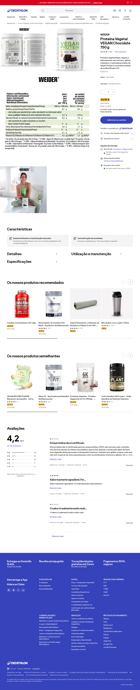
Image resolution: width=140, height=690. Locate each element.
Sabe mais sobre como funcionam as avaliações (20, 475)
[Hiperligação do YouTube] (13, 590)
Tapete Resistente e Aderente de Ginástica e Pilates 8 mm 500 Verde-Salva (85, 324)
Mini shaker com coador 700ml (115, 323)
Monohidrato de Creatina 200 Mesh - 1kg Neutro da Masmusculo (53, 324)
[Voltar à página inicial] (17, 10)
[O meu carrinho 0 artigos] (130, 10)
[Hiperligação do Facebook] (8, 590)
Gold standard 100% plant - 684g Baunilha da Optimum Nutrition (116, 397)
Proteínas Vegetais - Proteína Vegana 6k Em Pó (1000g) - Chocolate (83, 397)
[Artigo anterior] (123, 282)
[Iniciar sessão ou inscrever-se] (125, 10)
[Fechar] (131, 2)
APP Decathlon (104, 18)
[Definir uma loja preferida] (114, 10)
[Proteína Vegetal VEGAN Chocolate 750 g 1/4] (70, 49)
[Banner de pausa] (128, 2)
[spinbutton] (108, 92)
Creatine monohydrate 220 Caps (21, 323)
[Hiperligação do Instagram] (18, 590)
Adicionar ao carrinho (116, 120)
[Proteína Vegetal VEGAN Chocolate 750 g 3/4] (46, 119)
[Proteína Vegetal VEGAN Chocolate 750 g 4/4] (23, 189)
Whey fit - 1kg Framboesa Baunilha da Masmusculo (53, 397)
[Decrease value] (103, 92)
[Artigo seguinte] (130, 282)
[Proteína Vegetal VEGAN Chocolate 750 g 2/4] (23, 49)
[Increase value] (113, 92)
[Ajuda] (119, 10)
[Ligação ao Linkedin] (23, 590)
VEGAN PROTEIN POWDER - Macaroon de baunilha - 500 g (20, 397)
